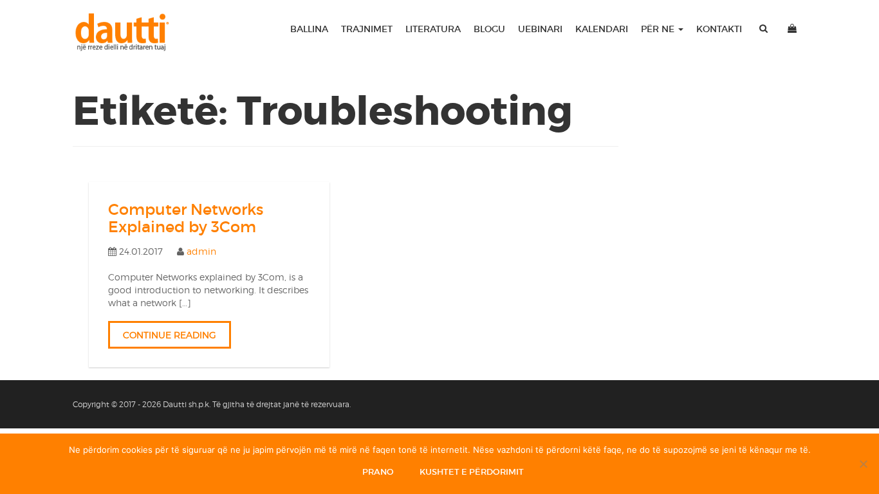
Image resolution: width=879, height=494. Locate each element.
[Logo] (128, 32)
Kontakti (719, 29)
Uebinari (540, 29)
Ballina (309, 29)
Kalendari (601, 29)
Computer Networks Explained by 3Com (185, 217)
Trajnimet (367, 29)
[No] (862, 463)
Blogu (489, 29)
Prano (378, 471)
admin (201, 251)
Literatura (433, 29)
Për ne (659, 29)
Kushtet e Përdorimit (472, 471)
